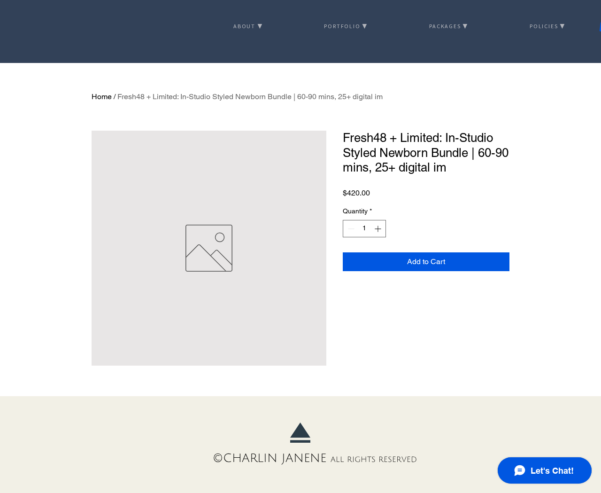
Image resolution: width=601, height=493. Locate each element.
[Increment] (379, 228)
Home (102, 96)
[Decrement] (350, 228)
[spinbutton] (364, 228)
